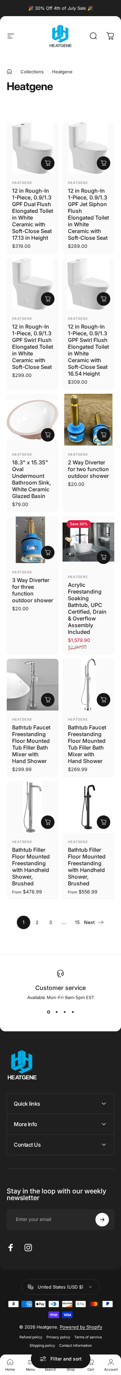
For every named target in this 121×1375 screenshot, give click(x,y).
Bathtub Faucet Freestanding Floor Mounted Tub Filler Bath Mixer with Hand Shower (31, 744)
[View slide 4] (73, 1012)
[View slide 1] (48, 1012)
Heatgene (22, 183)
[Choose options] (103, 557)
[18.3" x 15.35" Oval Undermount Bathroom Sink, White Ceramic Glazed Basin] (32, 420)
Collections (32, 71)
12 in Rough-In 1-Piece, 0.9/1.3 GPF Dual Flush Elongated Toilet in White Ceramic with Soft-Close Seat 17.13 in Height (32, 214)
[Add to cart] (47, 163)
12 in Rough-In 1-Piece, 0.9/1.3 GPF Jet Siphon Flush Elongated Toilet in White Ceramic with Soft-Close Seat (88, 214)
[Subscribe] (102, 1219)
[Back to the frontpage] (9, 71)
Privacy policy (58, 1337)
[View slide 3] (65, 1012)
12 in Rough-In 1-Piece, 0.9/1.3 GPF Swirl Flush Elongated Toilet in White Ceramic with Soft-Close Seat (32, 346)
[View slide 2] (56, 1012)
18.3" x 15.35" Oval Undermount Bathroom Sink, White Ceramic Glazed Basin (31, 479)
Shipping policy (42, 1345)
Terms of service (88, 1337)
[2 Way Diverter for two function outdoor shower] (88, 420)
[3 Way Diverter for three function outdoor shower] (32, 539)
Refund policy (30, 1337)
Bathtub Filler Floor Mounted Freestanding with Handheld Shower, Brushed (31, 866)
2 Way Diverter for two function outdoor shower (88, 469)
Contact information (75, 1345)
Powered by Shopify (81, 1327)
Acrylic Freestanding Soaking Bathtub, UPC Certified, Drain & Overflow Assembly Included (87, 608)
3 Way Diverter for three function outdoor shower (32, 590)
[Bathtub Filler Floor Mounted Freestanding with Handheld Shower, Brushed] (32, 807)
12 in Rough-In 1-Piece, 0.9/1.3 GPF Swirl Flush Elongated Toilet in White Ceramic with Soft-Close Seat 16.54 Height (88, 350)
